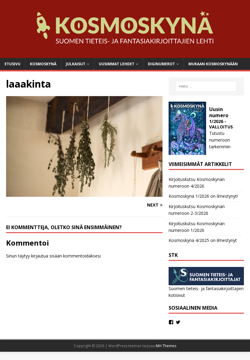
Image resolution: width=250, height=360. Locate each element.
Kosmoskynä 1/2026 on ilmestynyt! (203, 196)
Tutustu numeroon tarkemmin (219, 140)
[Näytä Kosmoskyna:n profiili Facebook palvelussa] (171, 322)
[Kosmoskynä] (125, 54)
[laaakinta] (84, 193)
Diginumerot (161, 64)
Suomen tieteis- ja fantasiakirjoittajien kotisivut (206, 292)
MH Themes (166, 345)
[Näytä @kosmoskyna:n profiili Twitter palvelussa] (178, 322)
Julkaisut (75, 64)
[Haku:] (206, 86)
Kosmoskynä (43, 64)
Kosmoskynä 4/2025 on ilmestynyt (203, 240)
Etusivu (12, 64)
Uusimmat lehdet (116, 64)
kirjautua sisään (46, 256)
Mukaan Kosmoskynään (213, 64)
